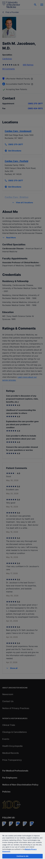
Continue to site (22, 856)
